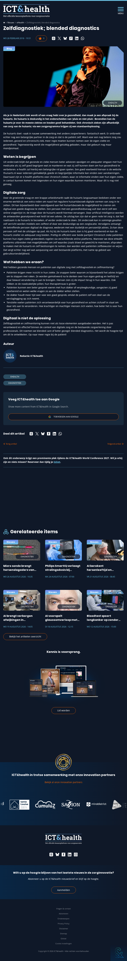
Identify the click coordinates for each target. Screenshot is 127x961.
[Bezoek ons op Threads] (51, 854)
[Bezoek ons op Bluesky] (57, 854)
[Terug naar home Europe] (26, 10)
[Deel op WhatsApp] (82, 38)
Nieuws (10, 23)
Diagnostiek (14, 383)
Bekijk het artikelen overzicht (25, 636)
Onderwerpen (63, 918)
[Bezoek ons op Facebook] (63, 854)
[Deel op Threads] (53, 38)
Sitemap (63, 933)
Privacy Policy (63, 923)
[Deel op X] (59, 38)
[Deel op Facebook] (71, 38)
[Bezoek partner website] (13, 805)
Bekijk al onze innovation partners (63, 782)
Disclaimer (63, 928)
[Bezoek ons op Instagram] (76, 854)
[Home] (4, 22)
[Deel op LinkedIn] (76, 38)
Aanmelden (63, 890)
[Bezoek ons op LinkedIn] (69, 854)
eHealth (20, 23)
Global (63, 938)
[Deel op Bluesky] (65, 38)
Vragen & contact (63, 908)
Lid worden (63, 710)
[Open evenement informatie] (119, 953)
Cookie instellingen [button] (63, 943)
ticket (57, 461)
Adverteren (63, 913)
